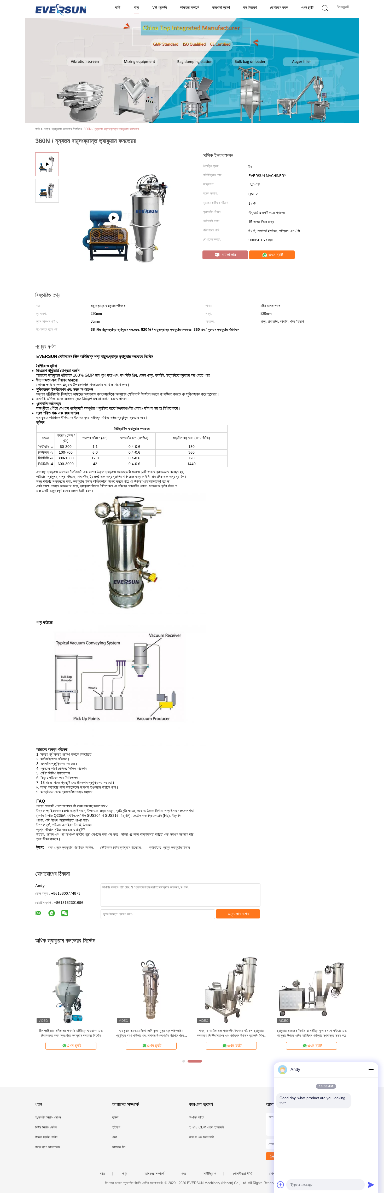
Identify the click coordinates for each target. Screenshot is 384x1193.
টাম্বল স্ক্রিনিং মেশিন (46, 1137)
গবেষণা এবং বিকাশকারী (201, 1137)
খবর (183, 1173)
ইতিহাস (116, 1127)
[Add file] (280, 1184)
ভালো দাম (228, 254)
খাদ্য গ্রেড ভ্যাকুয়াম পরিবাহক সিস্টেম (70, 847)
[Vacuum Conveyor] (127, 244)
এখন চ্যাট (307, 7)
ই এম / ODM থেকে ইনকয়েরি (206, 1127)
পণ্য (136, 7)
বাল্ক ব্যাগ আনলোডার (47, 1147)
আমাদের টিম (118, 1147)
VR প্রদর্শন (159, 7)
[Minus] (371, 1069)
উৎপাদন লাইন (196, 1117)
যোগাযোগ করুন (279, 7)
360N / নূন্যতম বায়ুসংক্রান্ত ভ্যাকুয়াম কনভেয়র (111, 129)
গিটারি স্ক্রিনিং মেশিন (46, 1127)
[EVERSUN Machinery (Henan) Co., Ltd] (60, 9)
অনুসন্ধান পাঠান (238, 914)
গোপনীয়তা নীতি (242, 1173)
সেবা (114, 1137)
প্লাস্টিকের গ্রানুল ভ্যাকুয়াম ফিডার (169, 847)
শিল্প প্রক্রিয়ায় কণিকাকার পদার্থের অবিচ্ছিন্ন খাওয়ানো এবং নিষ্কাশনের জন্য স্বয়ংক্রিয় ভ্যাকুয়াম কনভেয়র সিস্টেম (71, 1033)
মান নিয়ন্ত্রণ (250, 7)
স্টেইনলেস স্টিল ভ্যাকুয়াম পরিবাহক (120, 847)
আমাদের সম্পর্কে (189, 7)
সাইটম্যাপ (209, 1173)
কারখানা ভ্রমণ (221, 7)
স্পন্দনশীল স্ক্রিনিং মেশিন (48, 1117)
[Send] (371, 1184)
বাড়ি (117, 7)
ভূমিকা (115, 1117)
